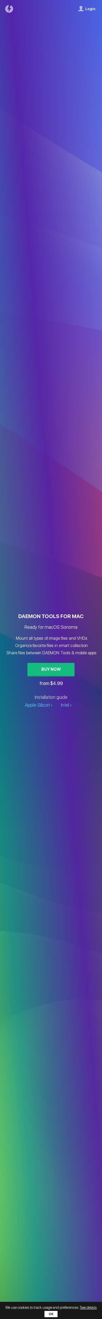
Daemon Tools (10, 9)
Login (90, 9)
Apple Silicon (37, 705)
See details (88, 1307)
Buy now (51, 669)
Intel (65, 705)
